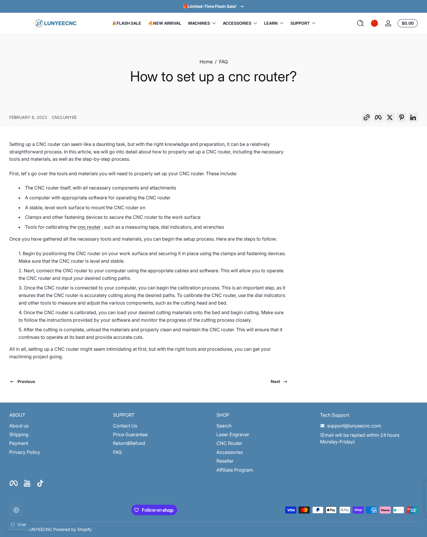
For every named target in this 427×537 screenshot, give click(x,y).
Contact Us (125, 426)
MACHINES (199, 23)
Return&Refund (129, 443)
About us (18, 426)
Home (206, 62)
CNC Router (229, 443)
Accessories (229, 452)
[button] (360, 23)
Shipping (18, 434)
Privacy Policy (24, 452)
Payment (18, 443)
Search (224, 426)
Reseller (225, 461)
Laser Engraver (232, 434)
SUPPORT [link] (300, 23)
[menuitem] (58, 426)
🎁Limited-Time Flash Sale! (209, 6)
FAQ (223, 62)
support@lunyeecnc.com (354, 426)
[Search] (360, 23)
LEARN (271, 23)
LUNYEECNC (39, 529)
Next (275, 381)
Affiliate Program (234, 470)
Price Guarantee (130, 434)
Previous (26, 381)
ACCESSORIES (237, 23)
